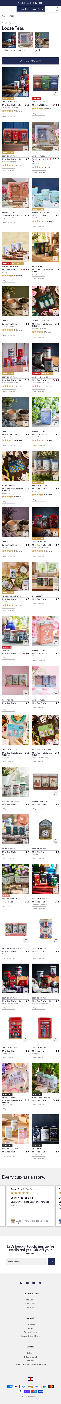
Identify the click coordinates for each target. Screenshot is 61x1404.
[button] (3, 9)
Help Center (30, 1300)
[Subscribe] (51, 1261)
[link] (30, 1221)
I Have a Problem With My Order (30, 1364)
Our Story (30, 1324)
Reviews (30, 1328)
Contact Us (30, 1307)
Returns (30, 1361)
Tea (3, 23)
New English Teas (33, 1396)
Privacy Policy (30, 1332)
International (30, 1357)
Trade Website (30, 1303)
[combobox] (33, 16)
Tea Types (10, 23)
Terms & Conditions (30, 1336)
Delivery (30, 1353)
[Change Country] (30, 1379)
